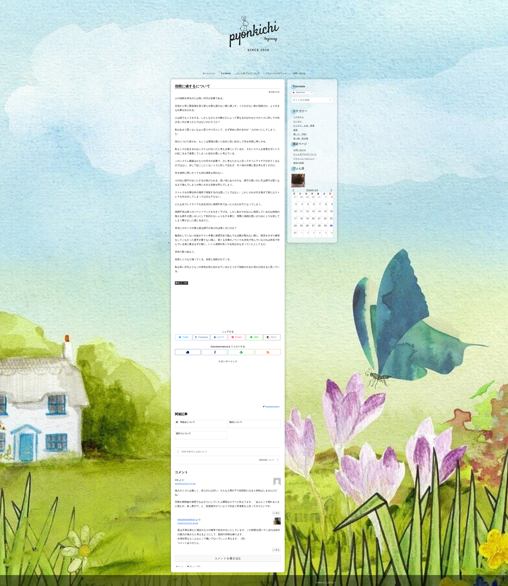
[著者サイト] (188, 352)
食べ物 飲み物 (300, 138)
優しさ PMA (182, 283)
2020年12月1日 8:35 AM (188, 523)
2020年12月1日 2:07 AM (185, 484)
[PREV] (293, 190)
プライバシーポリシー (303, 158)
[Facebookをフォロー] (214, 352)
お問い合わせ (299, 150)
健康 (295, 130)
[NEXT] (330, 190)
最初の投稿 (298, 163)
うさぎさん (298, 117)
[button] (330, 99)
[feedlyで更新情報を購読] (241, 352)
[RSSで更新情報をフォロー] (268, 352)
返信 (277, 513)
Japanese (300, 92)
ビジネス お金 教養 (303, 125)
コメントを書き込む (227, 558)
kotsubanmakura (186, 519)
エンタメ (297, 121)
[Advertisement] (228, 306)
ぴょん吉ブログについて (305, 154)
